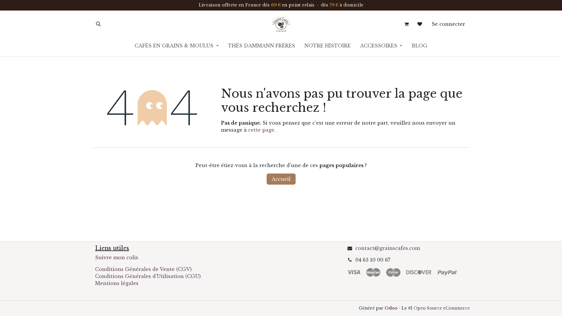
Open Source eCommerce (442, 308)
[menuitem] (176, 46)
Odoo (392, 308)
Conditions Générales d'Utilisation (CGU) (148, 276)
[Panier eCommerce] (406, 24)
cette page (261, 130)
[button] (98, 24)
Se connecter (448, 24)
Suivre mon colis (116, 257)
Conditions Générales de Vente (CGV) (143, 269)
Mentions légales (116, 283)
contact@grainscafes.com (387, 248)
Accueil (281, 179)
